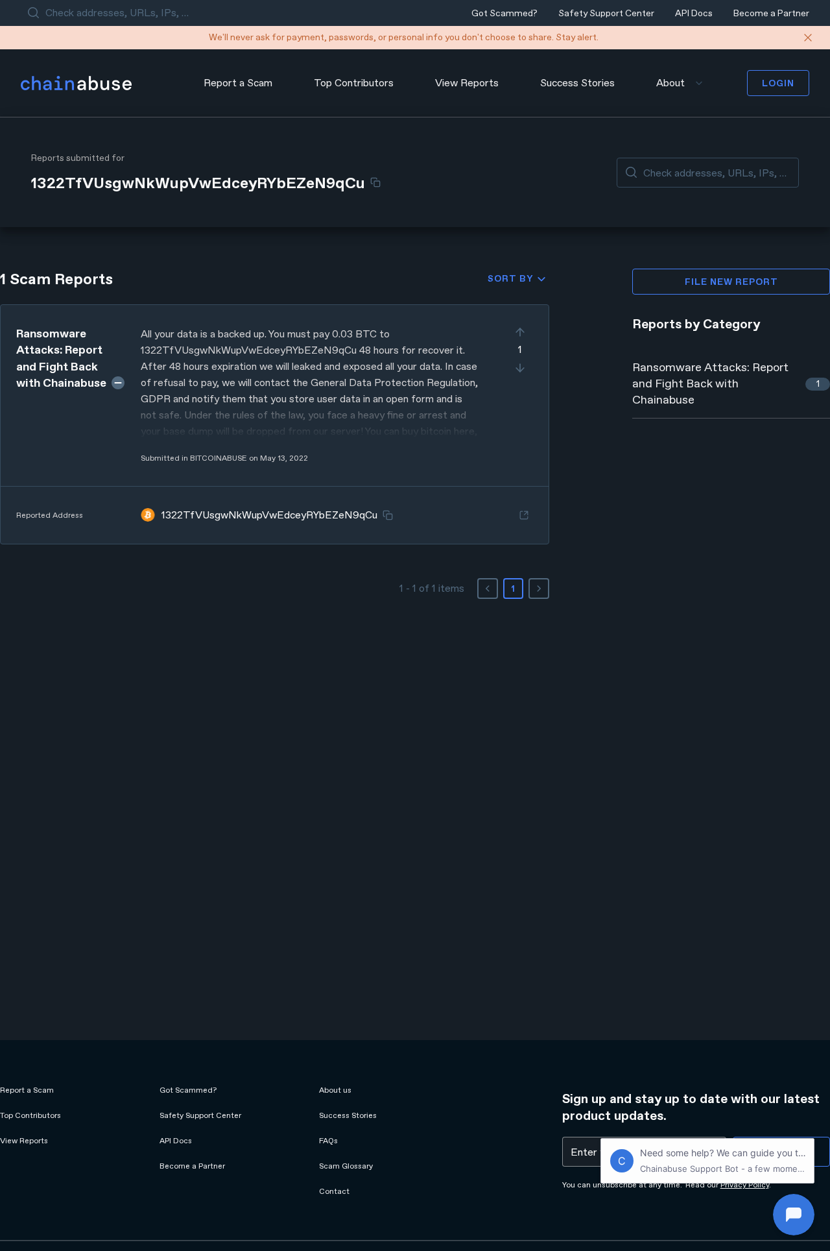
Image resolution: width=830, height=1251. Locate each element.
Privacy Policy (744, 1184)
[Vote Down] (520, 367)
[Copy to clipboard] (375, 182)
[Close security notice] (807, 37)
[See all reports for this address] (524, 515)
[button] (275, 424)
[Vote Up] (520, 332)
